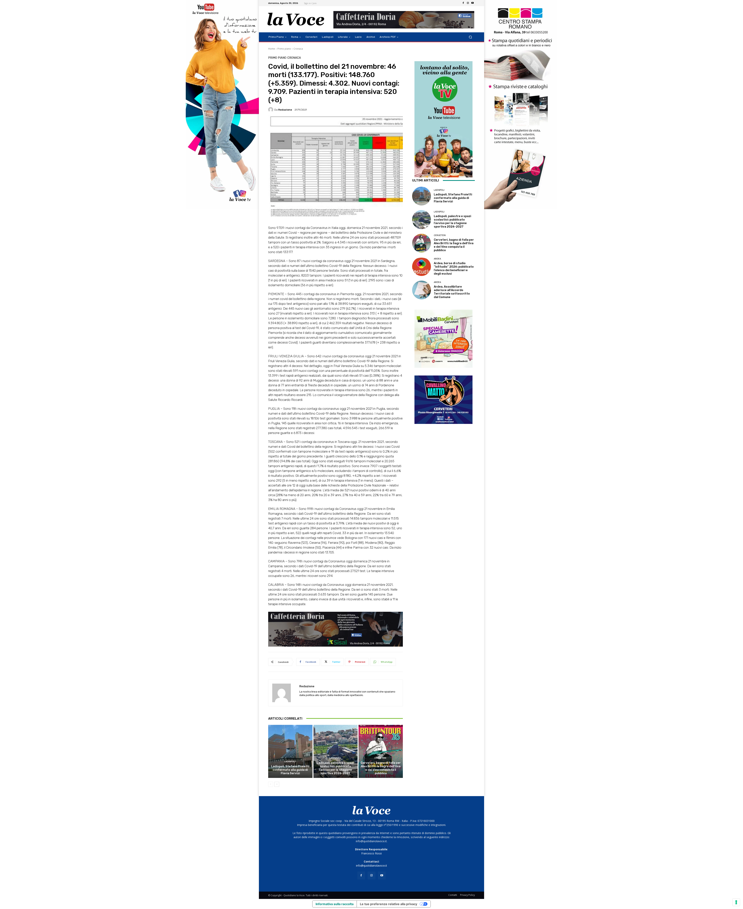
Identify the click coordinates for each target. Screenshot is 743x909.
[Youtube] (472, 3)
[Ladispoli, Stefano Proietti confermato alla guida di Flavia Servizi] (290, 751)
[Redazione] (271, 109)
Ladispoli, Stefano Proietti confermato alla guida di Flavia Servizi (290, 770)
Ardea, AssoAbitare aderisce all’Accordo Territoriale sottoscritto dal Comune (452, 292)
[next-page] (276, 784)
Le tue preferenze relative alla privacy (388, 904)
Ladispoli (289, 761)
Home (271, 48)
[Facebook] (463, 3)
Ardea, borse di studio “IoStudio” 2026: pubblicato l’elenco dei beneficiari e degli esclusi (454, 268)
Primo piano (284, 48)
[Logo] (296, 19)
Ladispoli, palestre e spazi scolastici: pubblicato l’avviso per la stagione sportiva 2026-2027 (335, 768)
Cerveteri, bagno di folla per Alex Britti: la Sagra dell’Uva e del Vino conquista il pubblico (381, 768)
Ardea (437, 259)
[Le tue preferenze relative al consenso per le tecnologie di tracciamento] (736, 902)
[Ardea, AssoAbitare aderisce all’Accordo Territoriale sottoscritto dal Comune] (421, 290)
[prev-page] (270, 784)
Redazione (285, 109)
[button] (470, 37)
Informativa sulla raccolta (335, 904)
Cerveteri (380, 758)
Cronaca (298, 48)
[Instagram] (468, 3)
